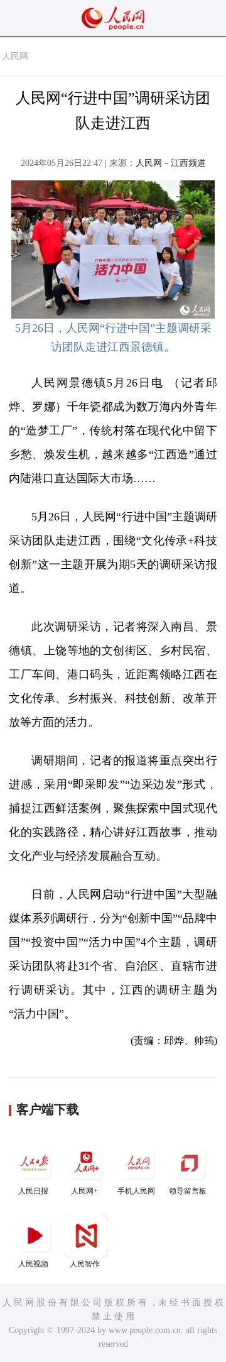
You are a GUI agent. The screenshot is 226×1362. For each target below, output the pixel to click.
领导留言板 (188, 1191)
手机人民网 (136, 1191)
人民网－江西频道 (171, 163)
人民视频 (33, 1264)
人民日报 (33, 1191)
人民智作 (85, 1264)
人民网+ (84, 1191)
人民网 (15, 56)
